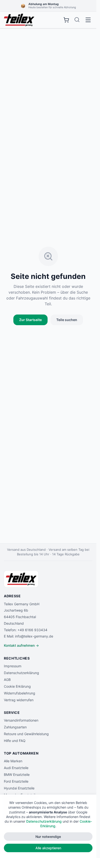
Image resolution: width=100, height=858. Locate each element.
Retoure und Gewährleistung (26, 734)
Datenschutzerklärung (21, 673)
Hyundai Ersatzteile (19, 788)
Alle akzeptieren (48, 848)
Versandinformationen (21, 720)
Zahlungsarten (15, 727)
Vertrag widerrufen (18, 700)
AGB (7, 679)
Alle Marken (13, 761)
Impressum (12, 666)
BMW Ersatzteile (17, 774)
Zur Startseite (30, 320)
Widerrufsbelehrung (19, 693)
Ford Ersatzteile (16, 781)
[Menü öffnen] (88, 20)
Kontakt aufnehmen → (21, 645)
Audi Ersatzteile (16, 768)
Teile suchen (66, 320)
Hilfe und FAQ (14, 741)
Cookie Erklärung (17, 686)
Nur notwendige (48, 836)
